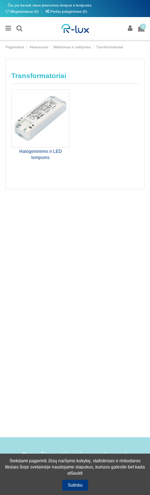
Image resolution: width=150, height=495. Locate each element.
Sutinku (75, 485)
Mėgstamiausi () (24, 11)
